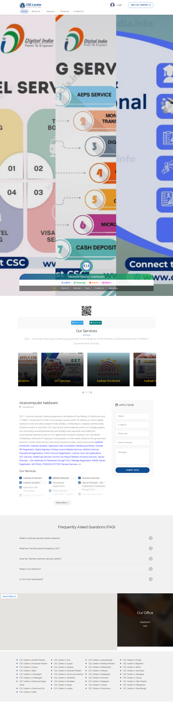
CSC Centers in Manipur (98, 671)
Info (54, 288)
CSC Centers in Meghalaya (99, 674)
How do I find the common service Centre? (40, 558)
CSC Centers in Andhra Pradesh (32, 660)
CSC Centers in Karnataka (64, 681)
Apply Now (113, 288)
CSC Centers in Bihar (27, 671)
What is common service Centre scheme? (39, 538)
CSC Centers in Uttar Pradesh (135, 681)
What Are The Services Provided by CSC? (39, 548)
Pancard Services (69, 464)
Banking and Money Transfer (89, 446)
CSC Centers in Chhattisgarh (30, 678)
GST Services (25, 457)
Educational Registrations (31, 453)
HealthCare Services (42, 457)
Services (50, 11)
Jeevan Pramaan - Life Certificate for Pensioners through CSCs (93, 486)
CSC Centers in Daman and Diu (32, 688)
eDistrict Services (91, 449)
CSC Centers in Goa (62, 660)
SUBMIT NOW (132, 470)
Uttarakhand (27, 407)
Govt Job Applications (90, 453)
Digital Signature (43, 449)
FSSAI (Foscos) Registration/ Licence (61, 453)
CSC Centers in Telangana (133, 674)
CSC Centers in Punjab (132, 660)
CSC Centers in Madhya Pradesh (101, 664)
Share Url (78, 323)
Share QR (96, 323)
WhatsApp (81, 283)
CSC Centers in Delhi (27, 692)
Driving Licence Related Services (66, 449)
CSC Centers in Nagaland (98, 681)
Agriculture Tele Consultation (61, 446)
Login (119, 5)
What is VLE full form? (30, 569)
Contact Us (78, 11)
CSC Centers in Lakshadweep (100, 660)
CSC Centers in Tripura (132, 678)
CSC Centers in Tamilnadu (133, 671)
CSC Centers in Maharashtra (99, 667)
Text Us (94, 283)
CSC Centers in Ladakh (63, 688)
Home (24, 11)
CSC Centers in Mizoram (98, 678)
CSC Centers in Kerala (63, 685)
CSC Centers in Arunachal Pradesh (33, 664)
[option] (56, 155)
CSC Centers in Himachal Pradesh (67, 671)
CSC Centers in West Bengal (134, 688)
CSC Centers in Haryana (63, 667)
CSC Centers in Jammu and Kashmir (68, 674)
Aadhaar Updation (39, 446)
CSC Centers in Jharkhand (64, 678)
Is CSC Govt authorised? (31, 579)
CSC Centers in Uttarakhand (134, 685)
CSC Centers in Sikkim (132, 667)
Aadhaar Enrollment (32, 478)
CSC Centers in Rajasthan (133, 664)
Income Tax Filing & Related (66, 457)
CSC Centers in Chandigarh (30, 674)
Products (65, 11)
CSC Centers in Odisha (97, 685)
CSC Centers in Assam (28, 667)
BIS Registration (26, 449)
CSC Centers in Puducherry (99, 688)
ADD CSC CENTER (139, 5)
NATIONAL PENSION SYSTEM (46, 464)
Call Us (66, 283)
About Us (36, 11)
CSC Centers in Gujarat (63, 664)
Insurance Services (88, 457)
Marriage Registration (81, 460)
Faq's (88, 288)
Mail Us (107, 283)
